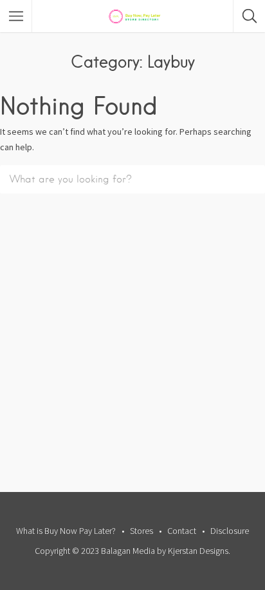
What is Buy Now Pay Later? (66, 530)
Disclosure (229, 530)
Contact (181, 530)
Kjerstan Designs (198, 550)
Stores (141, 530)
